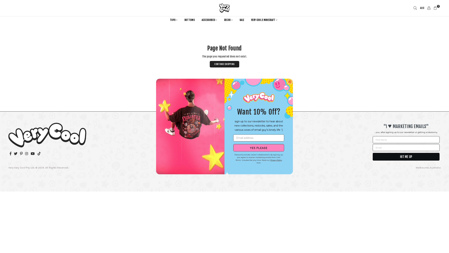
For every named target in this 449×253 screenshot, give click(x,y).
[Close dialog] (290, 82)
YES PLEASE (258, 148)
